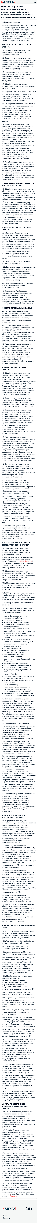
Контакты (6, 1218)
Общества (13, 1196)
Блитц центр (8, 2)
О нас (5, 1215)
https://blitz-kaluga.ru (24, 561)
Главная (9, 1208)
